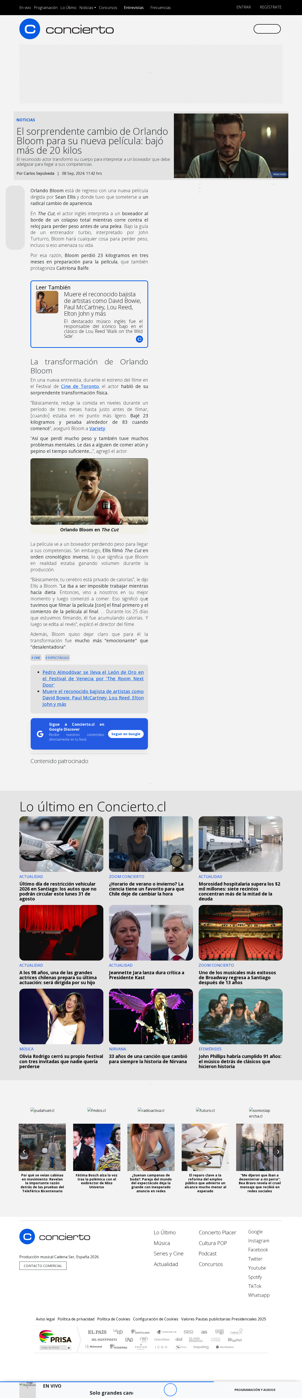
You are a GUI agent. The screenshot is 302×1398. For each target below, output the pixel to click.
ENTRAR (243, 7)
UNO (129, 1339)
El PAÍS (97, 1332)
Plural (139, 1352)
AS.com (203, 1332)
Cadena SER (188, 1332)
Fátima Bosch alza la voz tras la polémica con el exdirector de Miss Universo (96, 1181)
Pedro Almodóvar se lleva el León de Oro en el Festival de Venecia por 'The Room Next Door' (93, 678)
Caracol (236, 1332)
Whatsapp (258, 1295)
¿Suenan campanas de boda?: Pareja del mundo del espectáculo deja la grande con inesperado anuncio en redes (151, 1183)
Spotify (254, 1277)
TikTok (254, 1286)
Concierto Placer (217, 1232)
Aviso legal (45, 1319)
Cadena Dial (220, 1339)
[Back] (144, 1389)
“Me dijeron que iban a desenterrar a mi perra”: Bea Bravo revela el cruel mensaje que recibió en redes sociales (260, 1183)
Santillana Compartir (167, 1332)
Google (255, 1231)
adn (219, 1332)
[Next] (196, 1389)
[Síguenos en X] (218, 29)
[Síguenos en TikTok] (241, 29)
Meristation (222, 1352)
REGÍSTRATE (270, 7)
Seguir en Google (125, 734)
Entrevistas (134, 7)
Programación (46, 7)
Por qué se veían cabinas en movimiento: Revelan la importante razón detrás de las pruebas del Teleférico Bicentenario (42, 1183)
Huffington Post (103, 1339)
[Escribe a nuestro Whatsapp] (249, 29)
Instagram (258, 1240)
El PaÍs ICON (160, 1352)
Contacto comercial (43, 1265)
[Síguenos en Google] (195, 29)
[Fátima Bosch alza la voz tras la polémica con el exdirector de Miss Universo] (96, 1147)
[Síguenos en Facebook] (210, 29)
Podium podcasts (94, 1345)
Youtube (256, 1268)
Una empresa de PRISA (55, 1336)
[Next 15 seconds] (183, 1389)
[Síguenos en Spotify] (234, 29)
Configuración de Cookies (155, 1319)
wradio (143, 1339)
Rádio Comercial (243, 1352)
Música (162, 1243)
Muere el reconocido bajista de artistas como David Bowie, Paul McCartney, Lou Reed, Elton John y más (93, 697)
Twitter (254, 1259)
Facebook (257, 1249)
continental (179, 1339)
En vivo (25, 7)
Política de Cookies (113, 1319)
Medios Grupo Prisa (55, 1347)
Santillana (142, 1332)
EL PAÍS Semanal (191, 1339)
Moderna (117, 1352)
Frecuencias (160, 7)
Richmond (94, 1352)
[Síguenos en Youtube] (226, 29)
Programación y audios (255, 1390)
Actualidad (166, 1264)
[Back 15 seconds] (157, 1389)
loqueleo (199, 1352)
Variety (97, 428)
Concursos (108, 7)
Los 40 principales (120, 1332)
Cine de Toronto (80, 386)
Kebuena (237, 1339)
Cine (36, 657)
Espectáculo (58, 657)
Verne (206, 1339)
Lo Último (68, 7)
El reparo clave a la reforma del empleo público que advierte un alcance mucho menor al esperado (205, 1183)
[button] (107, 1381)
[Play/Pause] (170, 1389)
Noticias (86, 7)
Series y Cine (169, 1253)
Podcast (208, 1253)
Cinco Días (161, 1339)
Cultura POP (213, 1243)
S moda (179, 1352)
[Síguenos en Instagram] (203, 29)
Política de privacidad (76, 1319)
